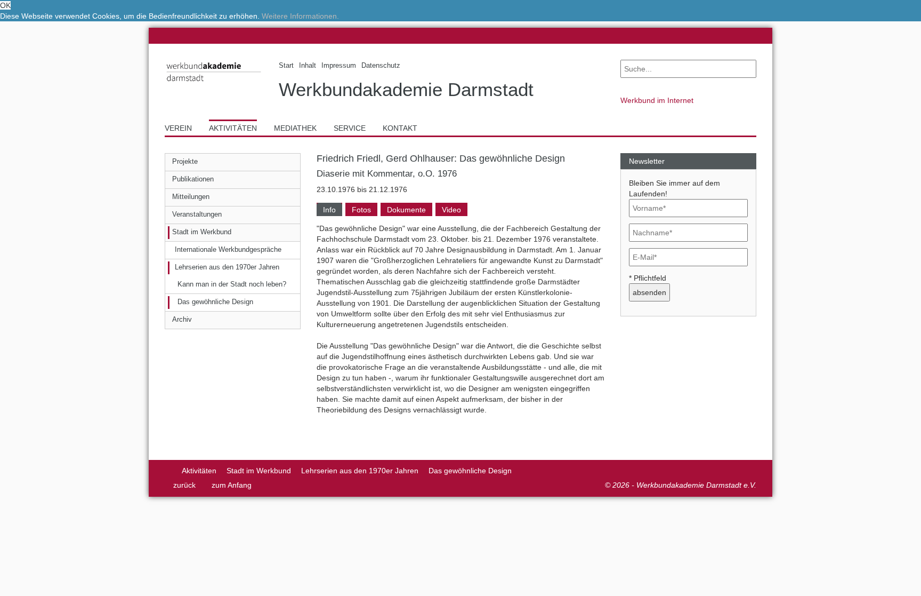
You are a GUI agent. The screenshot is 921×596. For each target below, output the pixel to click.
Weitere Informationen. (300, 16)
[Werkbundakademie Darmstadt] (214, 83)
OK (5, 5)
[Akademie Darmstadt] (168, 470)
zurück (184, 485)
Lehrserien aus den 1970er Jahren (359, 470)
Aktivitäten (199, 470)
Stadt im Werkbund (259, 470)
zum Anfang (232, 485)
